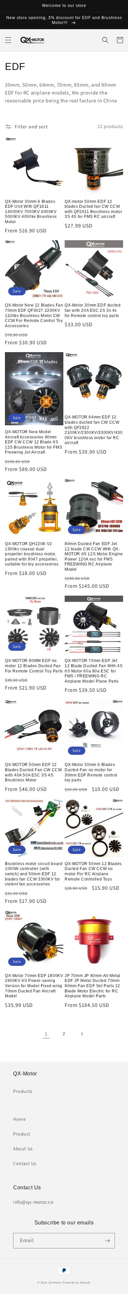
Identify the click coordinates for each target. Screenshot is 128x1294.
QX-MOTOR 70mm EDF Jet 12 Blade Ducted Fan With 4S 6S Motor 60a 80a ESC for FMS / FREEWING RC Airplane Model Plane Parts (93, 670)
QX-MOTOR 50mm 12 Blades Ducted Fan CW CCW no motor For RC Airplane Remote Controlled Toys (93, 871)
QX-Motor (55, 1282)
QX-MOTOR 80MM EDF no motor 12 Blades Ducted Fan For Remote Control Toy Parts (34, 665)
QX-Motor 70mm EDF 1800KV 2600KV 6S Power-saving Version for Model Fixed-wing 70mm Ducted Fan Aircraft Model (34, 985)
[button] (8, 40)
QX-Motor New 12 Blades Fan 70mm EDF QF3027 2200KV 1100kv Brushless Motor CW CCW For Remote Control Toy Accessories (34, 315)
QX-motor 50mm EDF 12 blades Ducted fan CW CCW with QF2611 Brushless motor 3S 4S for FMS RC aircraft (93, 209)
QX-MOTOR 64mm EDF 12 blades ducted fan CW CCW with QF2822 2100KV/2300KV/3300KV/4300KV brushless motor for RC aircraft (93, 430)
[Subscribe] (107, 1240)
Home (19, 1119)
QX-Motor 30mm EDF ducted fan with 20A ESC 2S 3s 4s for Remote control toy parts (92, 310)
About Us (23, 1149)
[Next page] (82, 1034)
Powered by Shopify (77, 1282)
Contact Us (24, 1163)
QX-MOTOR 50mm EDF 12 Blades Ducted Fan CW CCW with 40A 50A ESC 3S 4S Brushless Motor (33, 772)
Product (21, 1134)
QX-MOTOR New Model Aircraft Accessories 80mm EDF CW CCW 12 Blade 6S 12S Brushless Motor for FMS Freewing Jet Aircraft (33, 442)
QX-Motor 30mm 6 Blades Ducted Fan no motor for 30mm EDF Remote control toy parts (91, 772)
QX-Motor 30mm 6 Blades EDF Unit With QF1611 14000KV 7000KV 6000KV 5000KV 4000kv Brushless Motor (31, 211)
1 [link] (46, 1033)
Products (22, 1091)
